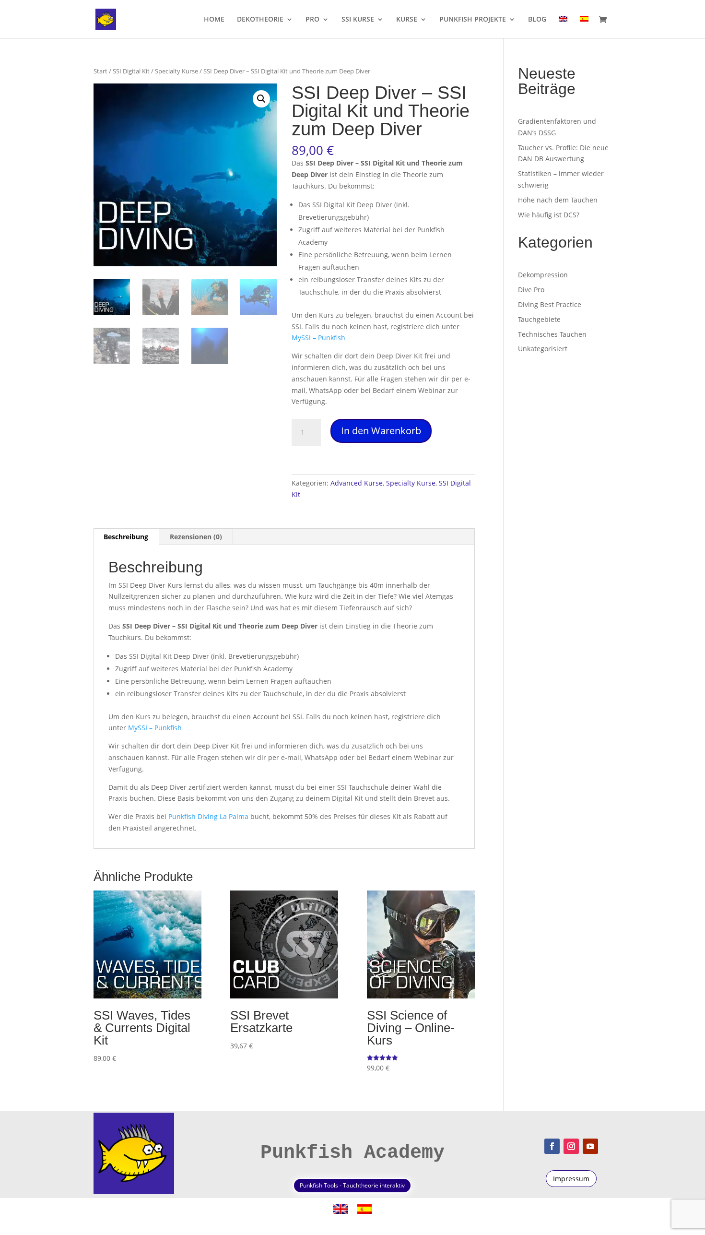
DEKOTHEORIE (260, 20)
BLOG (537, 20)
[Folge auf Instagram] (571, 1146)
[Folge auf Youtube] (590, 1146)
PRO (312, 20)
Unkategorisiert (542, 348)
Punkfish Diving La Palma (208, 816)
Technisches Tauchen (552, 334)
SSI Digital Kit (131, 71)
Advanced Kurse (356, 482)
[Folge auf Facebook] (552, 1146)
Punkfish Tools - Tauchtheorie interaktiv (352, 1185)
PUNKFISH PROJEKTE (472, 20)
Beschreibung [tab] (126, 536)
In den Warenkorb (381, 430)
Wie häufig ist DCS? (548, 214)
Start (100, 71)
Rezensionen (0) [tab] (196, 536)
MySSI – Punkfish (318, 337)
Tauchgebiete (539, 319)
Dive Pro (531, 289)
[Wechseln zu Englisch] (563, 27)
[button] (261, 98)
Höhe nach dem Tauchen (558, 199)
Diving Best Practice (549, 304)
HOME (214, 20)
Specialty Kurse (176, 71)
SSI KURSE (357, 20)
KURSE (406, 20)
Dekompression (543, 274)
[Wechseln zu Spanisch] (584, 27)
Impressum (571, 1178)
